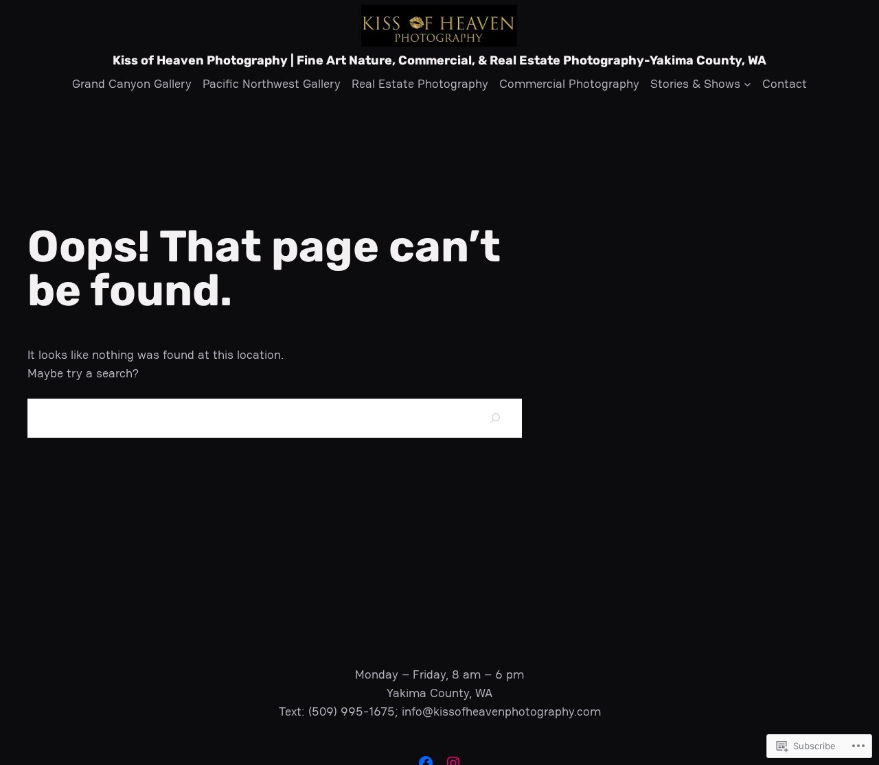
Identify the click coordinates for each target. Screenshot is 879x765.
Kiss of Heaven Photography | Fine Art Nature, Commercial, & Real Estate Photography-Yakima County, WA (439, 60)
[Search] (494, 418)
